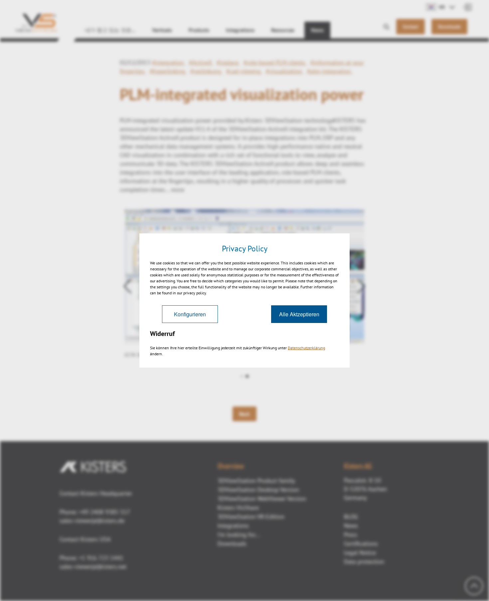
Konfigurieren (190, 314)
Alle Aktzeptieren (299, 314)
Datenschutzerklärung (306, 347)
